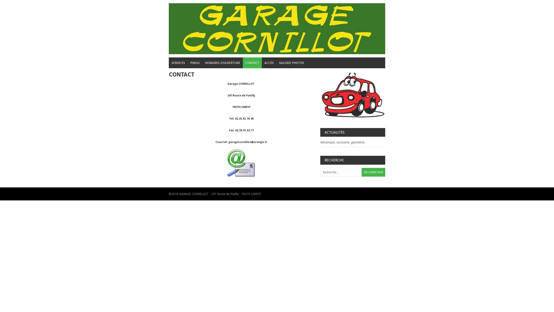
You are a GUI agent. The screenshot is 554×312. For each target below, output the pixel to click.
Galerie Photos (291, 63)
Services (178, 63)
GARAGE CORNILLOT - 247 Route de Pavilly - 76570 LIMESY (220, 194)
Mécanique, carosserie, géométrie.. (343, 142)
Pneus (195, 63)
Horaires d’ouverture (222, 63)
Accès (269, 63)
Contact (252, 63)
